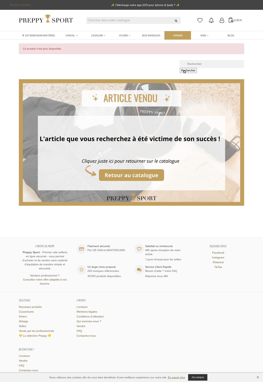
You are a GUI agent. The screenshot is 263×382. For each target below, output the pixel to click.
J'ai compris (198, 377)
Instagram (218, 257)
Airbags (23, 321)
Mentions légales (87, 311)
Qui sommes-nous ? (89, 321)
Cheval (70, 35)
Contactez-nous (86, 335)
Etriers (23, 316)
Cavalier (97, 35)
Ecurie (123, 35)
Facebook (218, 252)
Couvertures (26, 311)
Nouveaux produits (30, 306)
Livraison (82, 306)
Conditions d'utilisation (90, 316)
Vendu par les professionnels (36, 330)
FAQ (79, 330)
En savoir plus (176, 377)
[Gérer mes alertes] (211, 20)
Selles (22, 326)
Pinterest (218, 262)
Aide (203, 35)
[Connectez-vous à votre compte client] (222, 20)
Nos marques (151, 35)
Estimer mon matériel (40, 35)
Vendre (178, 35)
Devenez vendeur (20, 4)
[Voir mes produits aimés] (200, 20)
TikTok (218, 267)
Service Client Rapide (158, 266)
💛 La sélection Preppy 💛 (35, 335)
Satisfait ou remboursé (159, 246)
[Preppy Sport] (46, 20)
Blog (231, 35)
